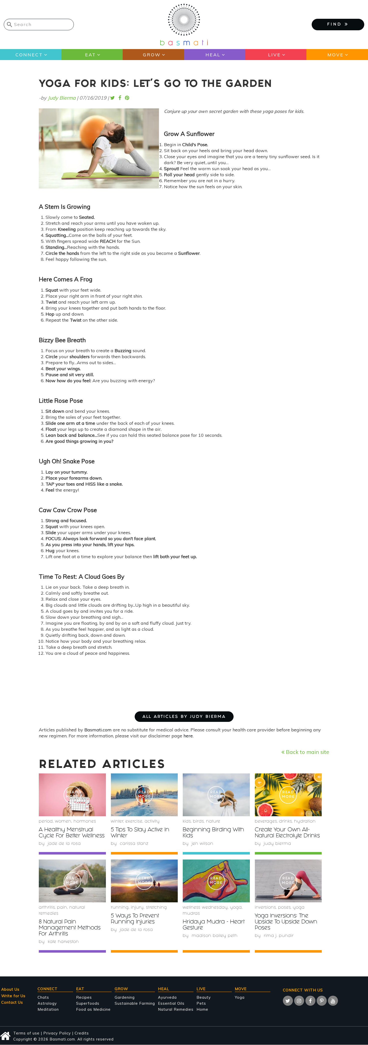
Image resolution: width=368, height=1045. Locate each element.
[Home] (184, 24)
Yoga (240, 997)
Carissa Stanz (134, 844)
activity (152, 821)
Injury (137, 908)
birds (198, 821)
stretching (156, 908)
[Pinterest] (322, 1001)
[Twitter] (288, 1001)
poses (284, 908)
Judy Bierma (62, 98)
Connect (29, 55)
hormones (85, 821)
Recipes (84, 997)
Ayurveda (167, 997)
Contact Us (12, 1002)
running (120, 908)
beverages (266, 821)
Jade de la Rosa (64, 844)
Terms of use (26, 1033)
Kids (187, 821)
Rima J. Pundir (279, 936)
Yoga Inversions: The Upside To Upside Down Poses (286, 922)
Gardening (125, 997)
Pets (201, 1003)
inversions (265, 908)
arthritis (47, 908)
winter (117, 821)
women (63, 821)
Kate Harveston (63, 942)
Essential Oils (171, 1003)
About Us (10, 989)
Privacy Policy (57, 1033)
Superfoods (87, 1003)
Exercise (133, 821)
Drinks (285, 821)
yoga (236, 908)
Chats (43, 997)
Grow (152, 55)
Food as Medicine (93, 1009)
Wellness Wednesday (205, 908)
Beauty (204, 997)
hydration (305, 821)
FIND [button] (336, 25)
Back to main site (306, 751)
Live (274, 55)
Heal (213, 55)
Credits (82, 1033)
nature (213, 821)
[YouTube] (333, 1001)
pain (62, 908)
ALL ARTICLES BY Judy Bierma (184, 717)
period (46, 821)
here (188, 736)
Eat (90, 55)
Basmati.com (98, 730)
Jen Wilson (202, 844)
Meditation (48, 1009)
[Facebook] (310, 1001)
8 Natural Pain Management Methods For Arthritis (70, 928)
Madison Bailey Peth (215, 936)
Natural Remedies (176, 1009)
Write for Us (13, 995)
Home (202, 1009)
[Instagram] (299, 1001)
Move (335, 55)
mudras (191, 914)
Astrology (47, 1003)
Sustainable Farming (135, 1003)
